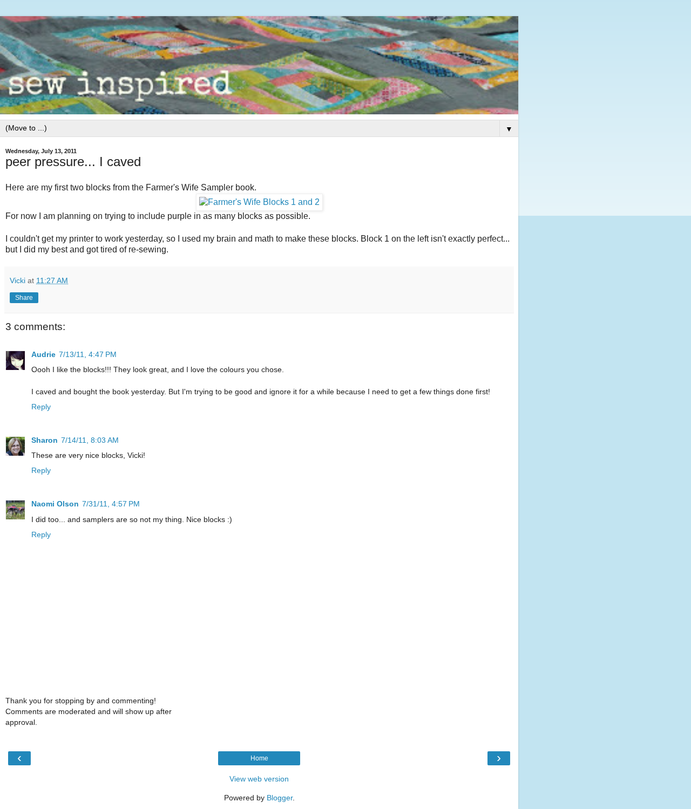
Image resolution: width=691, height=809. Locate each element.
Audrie (43, 354)
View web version (259, 778)
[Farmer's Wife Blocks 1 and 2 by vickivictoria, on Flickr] (259, 202)
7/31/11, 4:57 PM (111, 503)
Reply (41, 406)
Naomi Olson (55, 503)
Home (259, 758)
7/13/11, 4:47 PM (88, 354)
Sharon (44, 440)
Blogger (280, 797)
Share (24, 297)
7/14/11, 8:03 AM (90, 440)
